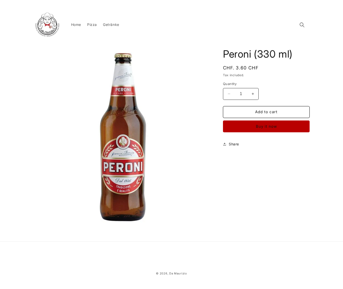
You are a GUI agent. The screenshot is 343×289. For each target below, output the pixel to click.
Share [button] (234, 144)
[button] (302, 24)
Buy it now (266, 126)
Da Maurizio (178, 273)
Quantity (230, 84)
